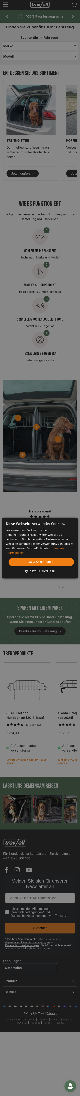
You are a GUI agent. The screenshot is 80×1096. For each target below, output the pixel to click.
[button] (40, 571)
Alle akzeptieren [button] (41, 562)
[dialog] (40, 548)
